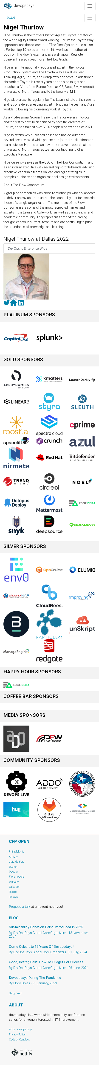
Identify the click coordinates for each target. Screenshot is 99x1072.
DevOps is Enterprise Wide (27, 248)
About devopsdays (20, 1029)
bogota (13, 871)
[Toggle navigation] (90, 6)
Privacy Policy (17, 1034)
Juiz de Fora (16, 861)
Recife (13, 891)
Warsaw (14, 881)
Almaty (13, 856)
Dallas (10, 17)
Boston (13, 866)
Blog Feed (15, 993)
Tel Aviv (13, 897)
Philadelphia (16, 851)
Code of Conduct (19, 1039)
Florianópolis (17, 876)
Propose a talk (19, 906)
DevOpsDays (23, 5)
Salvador (14, 886)
